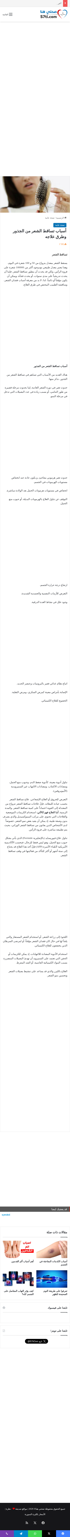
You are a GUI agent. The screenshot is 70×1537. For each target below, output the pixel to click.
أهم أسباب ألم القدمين (22, 1261)
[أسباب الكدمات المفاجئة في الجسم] (51, 1249)
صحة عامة (49, 218)
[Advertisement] (35, 60)
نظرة (8, 1509)
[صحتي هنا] (53, 14)
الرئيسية (60, 218)
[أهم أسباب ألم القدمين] (18, 1249)
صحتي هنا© (39, 1509)
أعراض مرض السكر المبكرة (48, 3)
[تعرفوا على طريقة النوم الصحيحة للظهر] (51, 1279)
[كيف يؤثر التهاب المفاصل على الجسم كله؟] (18, 1279)
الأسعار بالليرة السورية (35, 1514)
